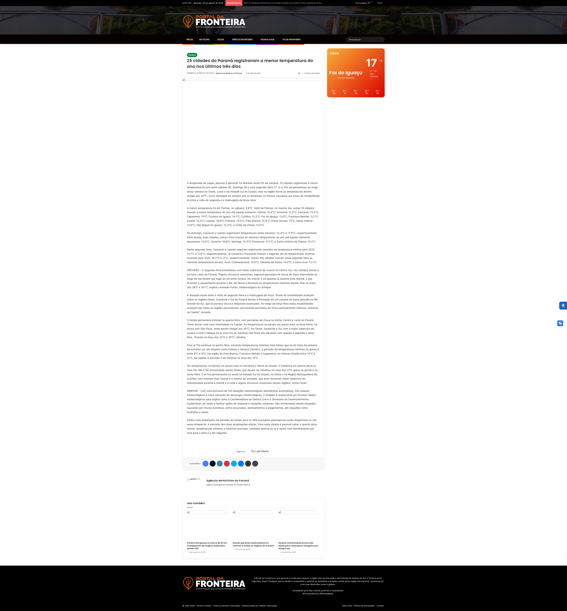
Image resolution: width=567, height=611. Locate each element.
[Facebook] (205, 464)
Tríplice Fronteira (242, 39)
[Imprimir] (255, 464)
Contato (380, 606)
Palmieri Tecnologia (268, 606)
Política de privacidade (364, 606)
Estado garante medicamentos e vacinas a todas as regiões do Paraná (253, 544)
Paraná (192, 55)
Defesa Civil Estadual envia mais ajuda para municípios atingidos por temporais (298, 545)
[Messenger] (241, 464)
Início (189, 39)
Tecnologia (267, 39)
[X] (213, 464)
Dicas (220, 39)
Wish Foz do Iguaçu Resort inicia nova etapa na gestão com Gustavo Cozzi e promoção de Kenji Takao (286, 3)
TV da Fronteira (291, 39)
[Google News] (260, 451)
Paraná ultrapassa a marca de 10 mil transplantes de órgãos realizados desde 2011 (207, 545)
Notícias (204, 39)
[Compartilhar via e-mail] (248, 464)
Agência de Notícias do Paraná (229, 73)
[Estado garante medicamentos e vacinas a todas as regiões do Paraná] (253, 525)
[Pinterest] (227, 464)
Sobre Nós (347, 606)
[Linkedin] (220, 464)
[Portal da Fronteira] (214, 22)
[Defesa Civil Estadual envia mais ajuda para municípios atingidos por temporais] (299, 525)
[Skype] (234, 464)
